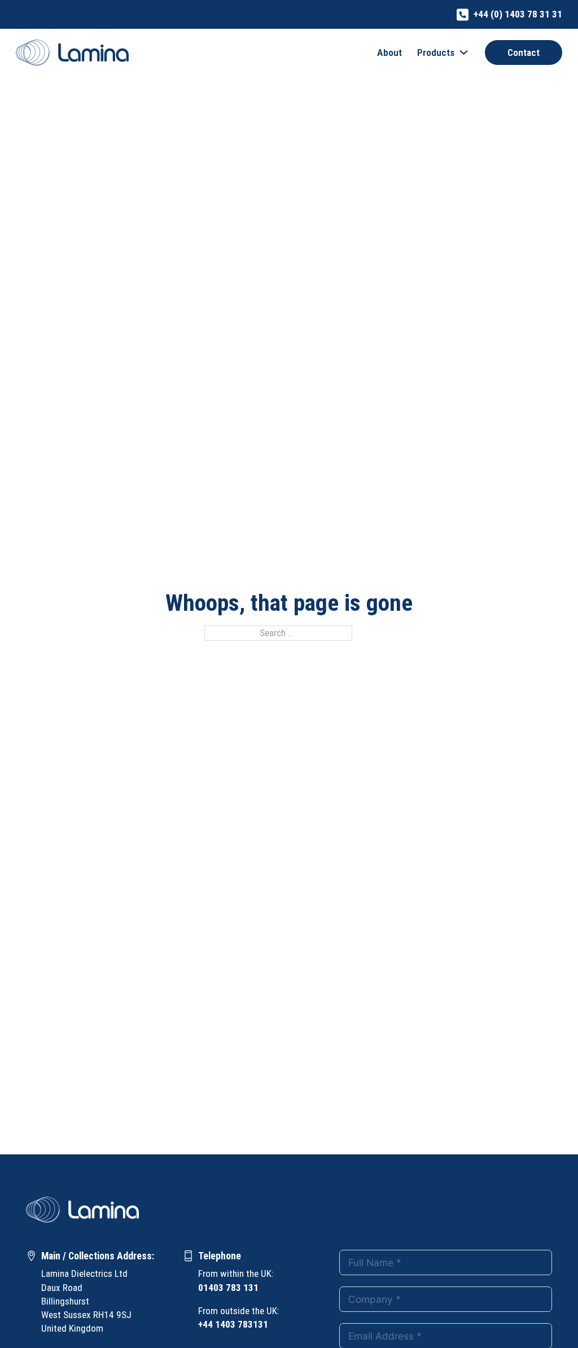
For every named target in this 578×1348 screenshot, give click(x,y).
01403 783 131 (228, 1287)
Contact (523, 52)
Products (435, 52)
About (389, 52)
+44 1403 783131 (233, 1324)
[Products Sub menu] (463, 52)
